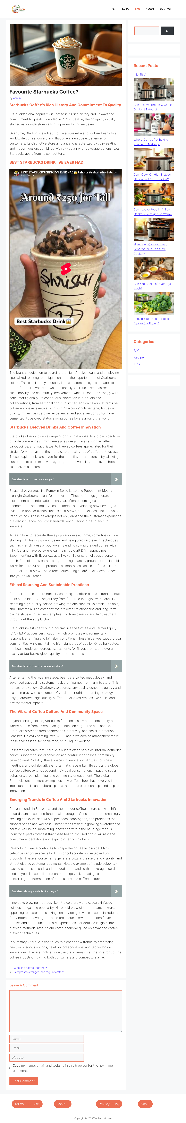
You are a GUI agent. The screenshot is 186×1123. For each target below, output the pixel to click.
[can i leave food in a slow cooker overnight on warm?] (154, 195)
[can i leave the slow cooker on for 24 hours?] (154, 90)
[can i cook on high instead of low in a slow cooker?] (154, 160)
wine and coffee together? (30, 967)
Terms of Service (27, 1104)
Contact (165, 9)
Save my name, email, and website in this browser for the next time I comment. (64, 1068)
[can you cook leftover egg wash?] (154, 269)
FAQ (137, 9)
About (150, 9)
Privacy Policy (109, 1104)
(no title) (140, 74)
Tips (112, 9)
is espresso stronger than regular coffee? (39, 972)
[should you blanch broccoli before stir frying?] (154, 304)
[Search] (167, 31)
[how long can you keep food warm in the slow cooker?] (154, 230)
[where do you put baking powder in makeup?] (154, 125)
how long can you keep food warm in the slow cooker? (150, 249)
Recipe (124, 9)
